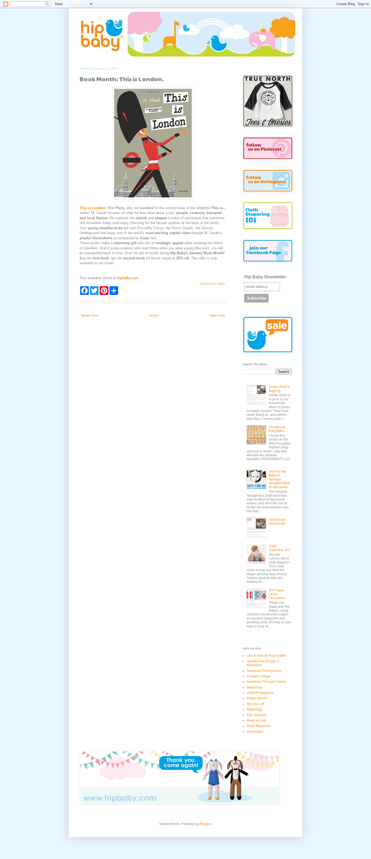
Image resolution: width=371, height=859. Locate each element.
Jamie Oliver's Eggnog (279, 388)
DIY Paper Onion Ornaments (277, 594)
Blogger (205, 824)
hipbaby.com (128, 278)
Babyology (254, 687)
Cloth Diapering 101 (279, 548)
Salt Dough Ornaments (277, 521)
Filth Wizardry (257, 715)
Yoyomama (255, 732)
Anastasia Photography (264, 671)
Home (153, 315)
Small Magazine (259, 726)
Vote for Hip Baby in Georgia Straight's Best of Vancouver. (279, 479)
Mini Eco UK (256, 704)
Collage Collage (259, 676)
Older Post (217, 315)
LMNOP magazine (260, 693)
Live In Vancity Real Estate (266, 655)
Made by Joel (256, 720)
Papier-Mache (257, 698)
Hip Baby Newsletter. (265, 277)
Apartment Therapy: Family (266, 682)
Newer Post (89, 315)
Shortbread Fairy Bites (277, 429)
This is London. (93, 208)
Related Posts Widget (212, 283)
